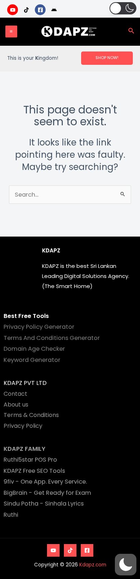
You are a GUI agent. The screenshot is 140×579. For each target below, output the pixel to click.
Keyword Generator (32, 360)
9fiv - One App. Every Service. (45, 481)
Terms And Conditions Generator (52, 338)
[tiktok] (27, 9)
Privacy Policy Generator (39, 327)
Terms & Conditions (31, 415)
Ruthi (11, 515)
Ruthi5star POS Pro (30, 459)
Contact (15, 394)
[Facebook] (87, 550)
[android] (55, 9)
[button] (122, 8)
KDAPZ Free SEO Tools (34, 471)
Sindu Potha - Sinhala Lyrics (44, 503)
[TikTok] (70, 550)
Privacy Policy (23, 426)
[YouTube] (53, 550)
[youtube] (13, 9)
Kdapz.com (92, 564)
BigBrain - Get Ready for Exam (47, 493)
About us (16, 404)
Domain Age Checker (34, 349)
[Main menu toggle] (11, 31)
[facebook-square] (41, 9)
